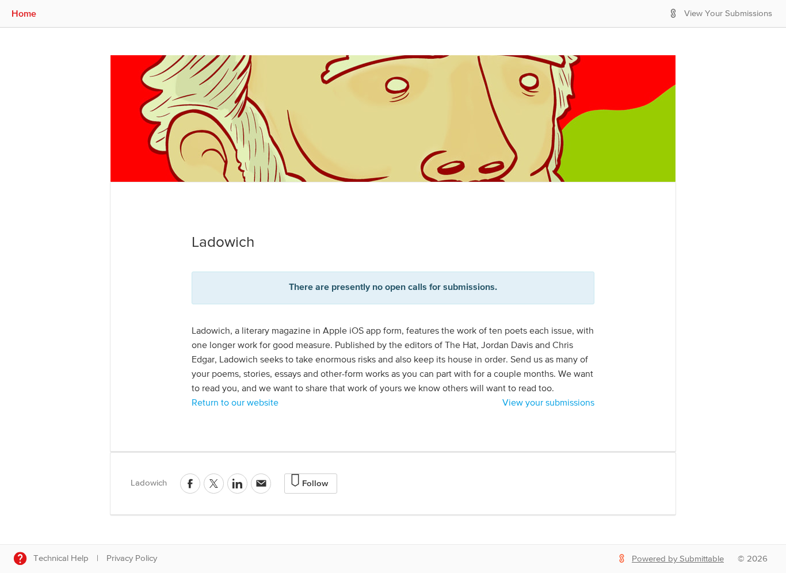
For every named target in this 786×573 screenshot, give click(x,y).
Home (24, 13)
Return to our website (235, 403)
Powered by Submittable (678, 559)
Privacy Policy (131, 558)
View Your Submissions (728, 13)
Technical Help (61, 558)
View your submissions (548, 403)
